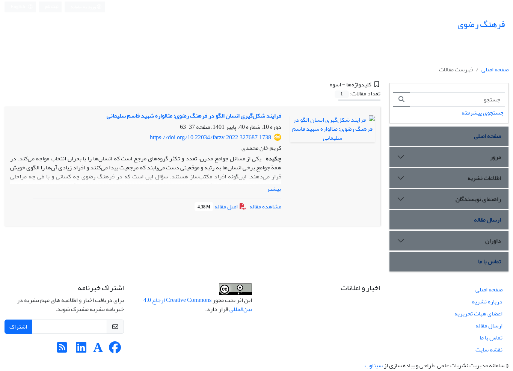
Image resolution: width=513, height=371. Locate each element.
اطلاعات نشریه (484, 178)
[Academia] (98, 350)
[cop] (235, 291)
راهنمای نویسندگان (478, 199)
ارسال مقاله (487, 219)
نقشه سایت (488, 349)
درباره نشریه (487, 301)
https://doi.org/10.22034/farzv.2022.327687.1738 (210, 137)
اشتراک (18, 326)
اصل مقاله (218, 206)
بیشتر (274, 189)
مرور (495, 157)
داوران (493, 240)
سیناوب (374, 365)
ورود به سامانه (84, 7)
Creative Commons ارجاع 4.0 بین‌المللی (197, 304)
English (18, 7)
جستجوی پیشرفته (483, 112)
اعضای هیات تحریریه (478, 313)
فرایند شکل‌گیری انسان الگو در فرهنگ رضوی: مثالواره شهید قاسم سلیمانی (194, 115)
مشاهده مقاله (265, 206)
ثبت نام (52, 6)
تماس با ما (489, 261)
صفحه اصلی (494, 69)
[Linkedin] (81, 350)
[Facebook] (115, 350)
